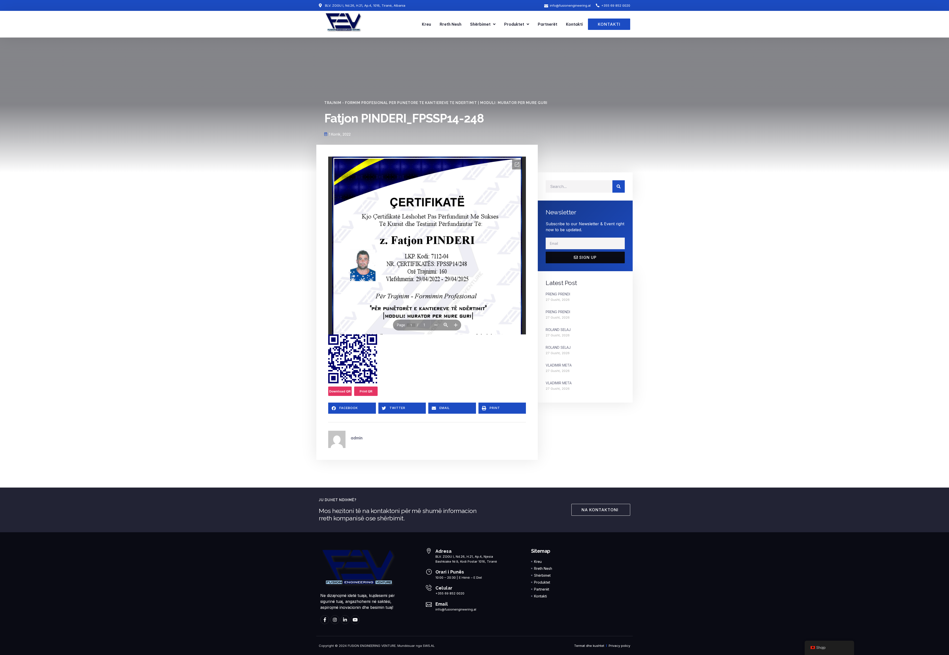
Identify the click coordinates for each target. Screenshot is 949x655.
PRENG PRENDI (558, 294)
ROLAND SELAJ (558, 330)
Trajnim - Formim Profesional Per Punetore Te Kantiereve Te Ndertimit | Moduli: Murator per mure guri (435, 103)
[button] (352, 408)
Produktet (514, 24)
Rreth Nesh (450, 24)
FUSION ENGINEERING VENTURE (372, 646)
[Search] (618, 186)
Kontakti (574, 24)
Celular (444, 588)
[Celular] (429, 588)
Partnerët (547, 24)
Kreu (426, 24)
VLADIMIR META (559, 365)
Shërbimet (480, 24)
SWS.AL (429, 646)
